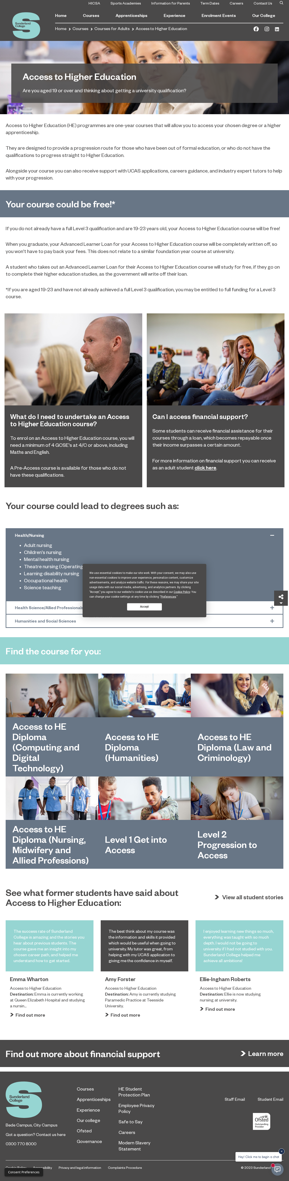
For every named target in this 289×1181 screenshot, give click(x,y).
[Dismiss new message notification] (281, 1151)
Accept (144, 606)
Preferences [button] (168, 596)
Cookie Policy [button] (182, 591)
